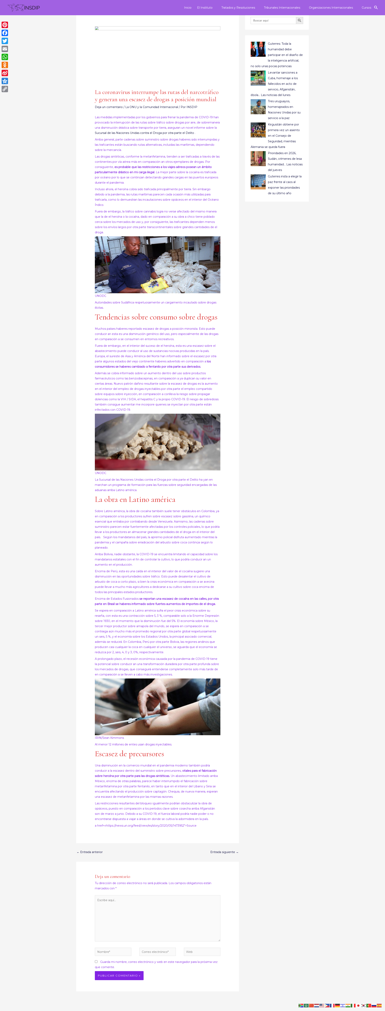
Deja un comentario (109, 107)
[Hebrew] (342, 1005)
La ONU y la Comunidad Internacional (151, 107)
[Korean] (363, 1005)
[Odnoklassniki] (5, 65)
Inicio (187, 7)
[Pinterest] (5, 25)
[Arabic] (306, 1005)
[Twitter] (5, 41)
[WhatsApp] (5, 57)
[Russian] (374, 1005)
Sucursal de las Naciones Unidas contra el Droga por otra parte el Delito (145, 133)
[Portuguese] (369, 1005)
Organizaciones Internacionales (331, 7)
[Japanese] (358, 1005)
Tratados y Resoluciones (238, 7)
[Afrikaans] (301, 1005)
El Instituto (205, 7)
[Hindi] (348, 1005)
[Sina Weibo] (5, 73)
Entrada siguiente (224, 852)
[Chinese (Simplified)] (311, 1005)
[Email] (5, 49)
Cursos (366, 7)
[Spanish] (379, 1005)
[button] (376, 7)
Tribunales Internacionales (282, 7)
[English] (322, 1005)
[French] (332, 1005)
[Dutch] (316, 1005)
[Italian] (353, 1005)
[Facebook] (5, 33)
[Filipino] (327, 1005)
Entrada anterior (90, 852)
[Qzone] (5, 81)
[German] (337, 1005)
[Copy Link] (5, 89)
